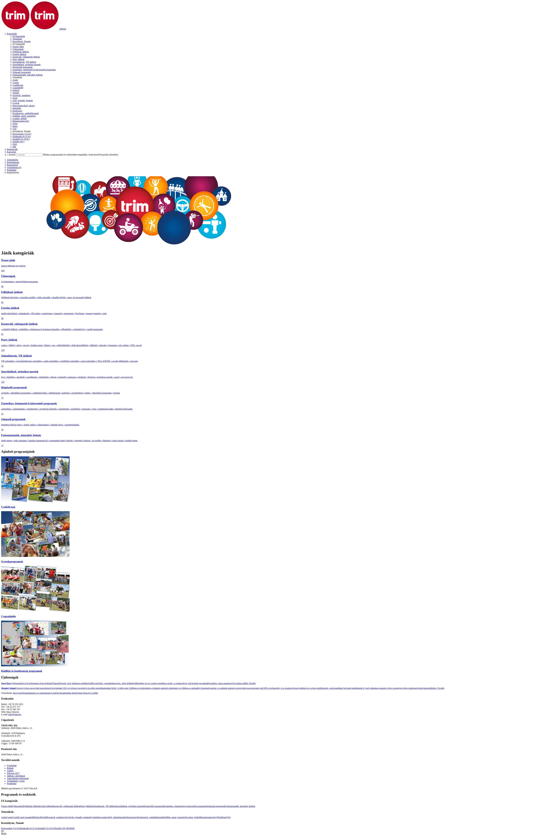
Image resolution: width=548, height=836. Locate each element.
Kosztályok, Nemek (22, 41)
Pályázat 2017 (13, 773)
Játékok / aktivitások (16, 776)
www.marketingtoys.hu (44, 693)
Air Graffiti (93, 693)
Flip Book (60, 693)
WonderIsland (28, 693)
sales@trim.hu (14, 714)
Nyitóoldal (11, 765)
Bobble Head (70, 693)
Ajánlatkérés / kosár (16, 781)
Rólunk (10, 768)
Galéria (10, 770)
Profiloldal (11, 783)
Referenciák (12, 149)
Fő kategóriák (19, 36)
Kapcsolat (11, 152)
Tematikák (17, 39)
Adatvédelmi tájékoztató (18, 778)
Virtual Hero (82, 693)
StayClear (17, 693)
